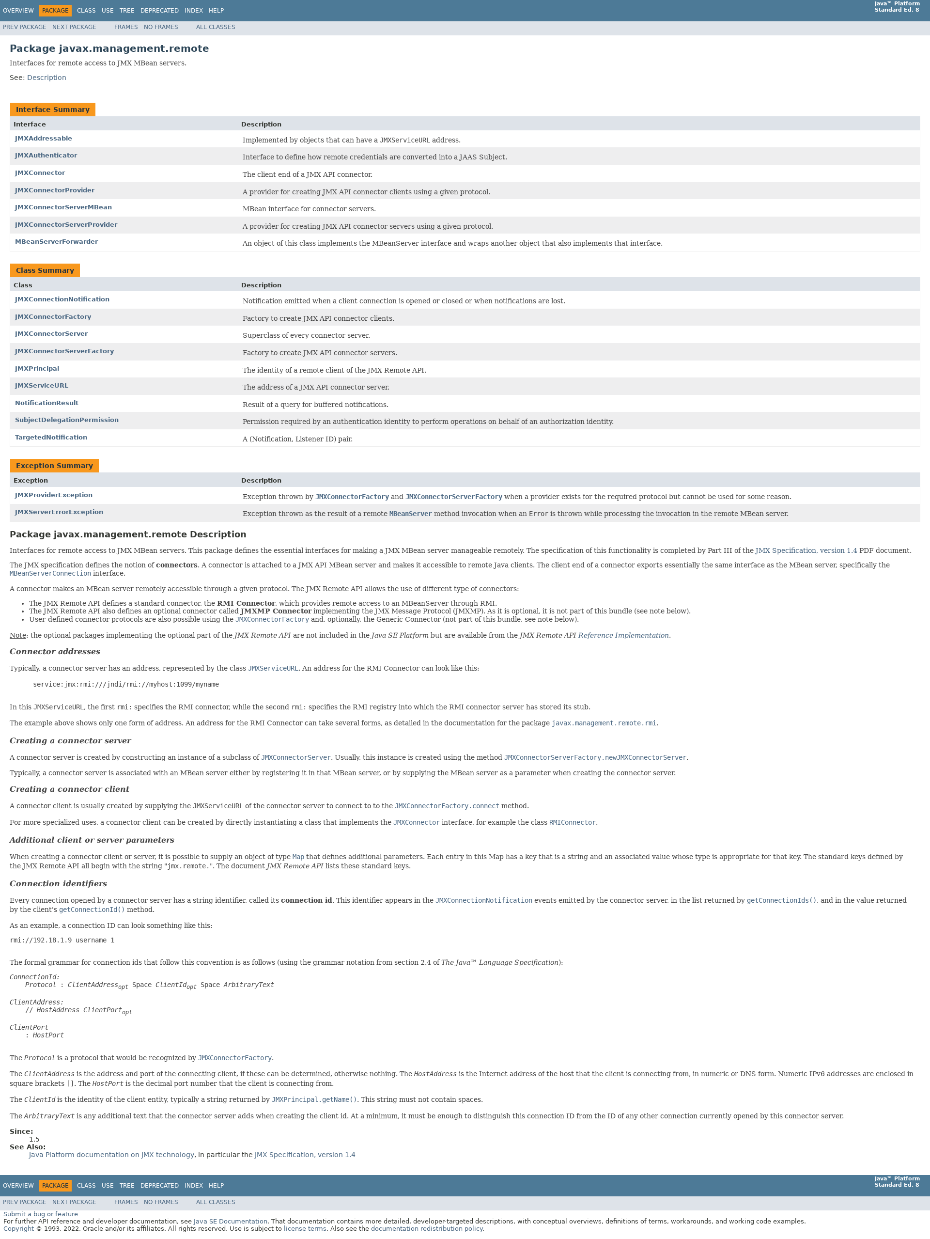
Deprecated (159, 10)
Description (46, 77)
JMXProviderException (54, 495)
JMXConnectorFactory (53, 316)
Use (108, 10)
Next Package (74, 27)
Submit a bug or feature (40, 1214)
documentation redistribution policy (426, 1228)
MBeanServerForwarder (56, 241)
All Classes (215, 27)
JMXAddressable (43, 138)
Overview (18, 10)
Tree (127, 10)
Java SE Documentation (230, 1221)
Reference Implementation (623, 635)
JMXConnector (40, 172)
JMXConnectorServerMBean (63, 207)
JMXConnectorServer (51, 333)
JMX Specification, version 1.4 (806, 550)
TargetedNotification (51, 437)
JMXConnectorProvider (54, 190)
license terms (305, 1228)
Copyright (18, 1228)
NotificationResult (46, 403)
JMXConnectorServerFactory (64, 351)
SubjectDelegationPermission (67, 419)
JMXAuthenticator (46, 155)
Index (194, 10)
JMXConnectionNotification (62, 299)
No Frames (161, 27)
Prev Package (24, 27)
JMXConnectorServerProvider (66, 224)
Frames (126, 27)
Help (216, 10)
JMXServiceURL (41, 385)
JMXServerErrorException (59, 512)
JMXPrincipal (37, 368)
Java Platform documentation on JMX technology (111, 1155)
